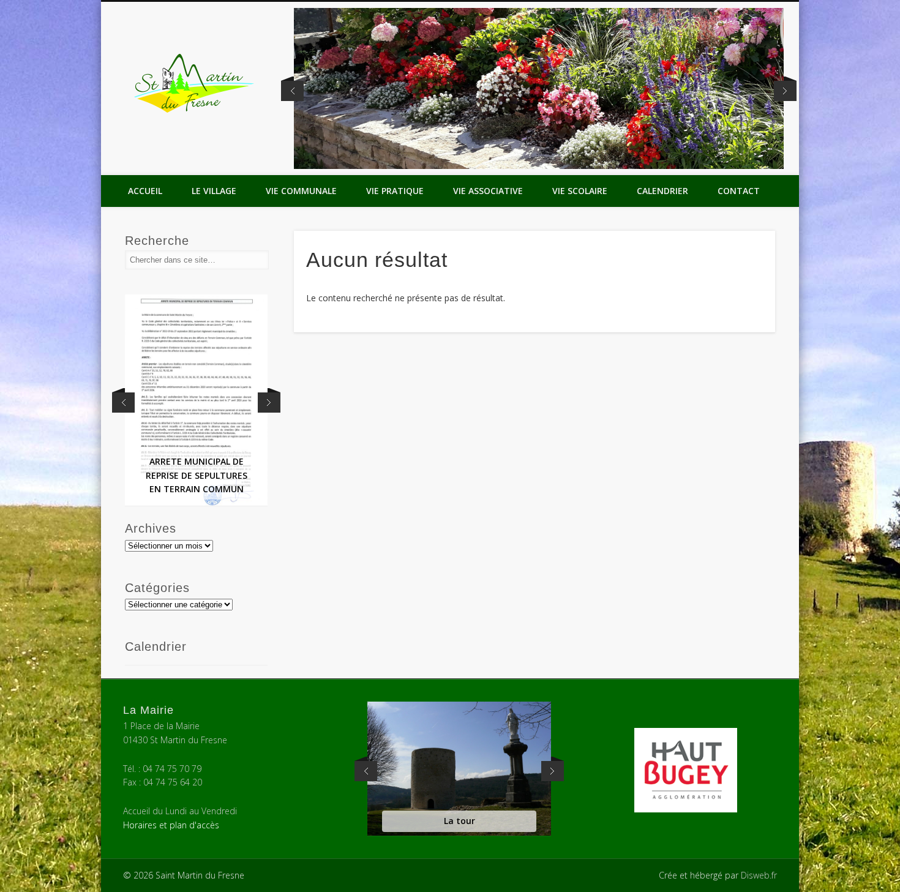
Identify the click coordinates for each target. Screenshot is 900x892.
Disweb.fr (759, 875)
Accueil (145, 191)
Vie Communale (301, 191)
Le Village (214, 191)
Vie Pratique (395, 191)
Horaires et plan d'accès (171, 825)
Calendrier (662, 191)
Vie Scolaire (579, 191)
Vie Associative (488, 191)
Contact (739, 191)
